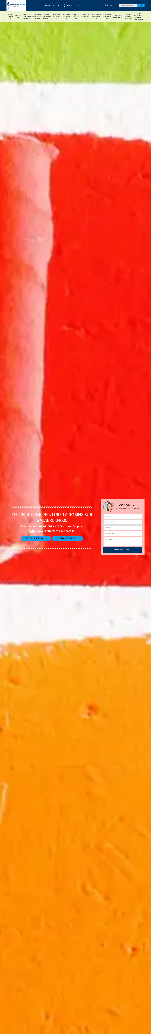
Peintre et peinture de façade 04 (27, 16)
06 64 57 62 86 (73, 5)
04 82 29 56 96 (53, 5)
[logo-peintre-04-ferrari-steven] (16, 5)
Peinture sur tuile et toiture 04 (47, 16)
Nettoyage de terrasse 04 (107, 16)
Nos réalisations (36, 538)
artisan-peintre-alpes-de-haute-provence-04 (139, 16)
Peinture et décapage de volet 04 (36, 16)
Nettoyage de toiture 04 (56, 16)
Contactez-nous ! (67, 538)
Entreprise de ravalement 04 (96, 16)
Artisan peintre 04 (10, 16)
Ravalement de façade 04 (117, 16)
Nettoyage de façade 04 (66, 16)
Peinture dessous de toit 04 (128, 16)
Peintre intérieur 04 (76, 16)
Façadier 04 (18, 16)
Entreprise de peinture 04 (86, 16)
